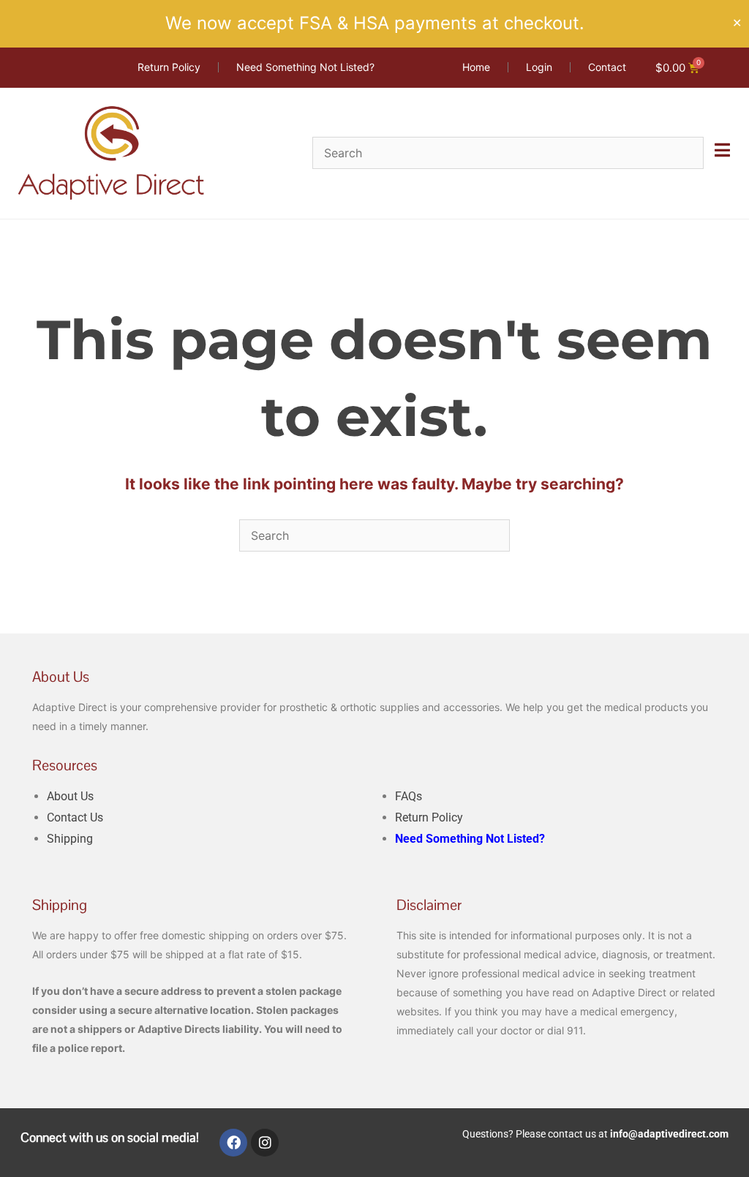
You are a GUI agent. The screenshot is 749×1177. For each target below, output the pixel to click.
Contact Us (75, 817)
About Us (70, 796)
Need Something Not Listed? (470, 839)
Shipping (70, 839)
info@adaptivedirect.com (669, 1134)
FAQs (408, 796)
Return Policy (429, 817)
